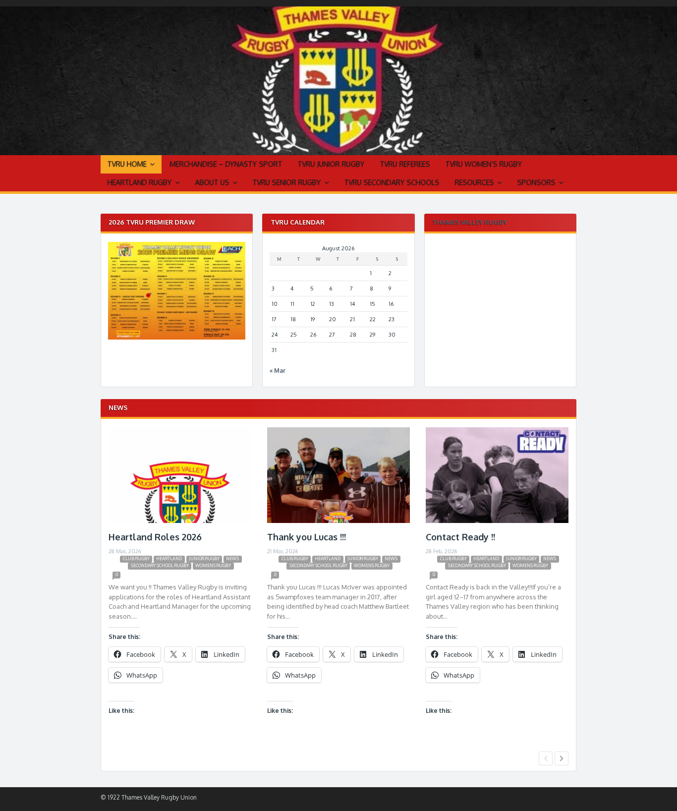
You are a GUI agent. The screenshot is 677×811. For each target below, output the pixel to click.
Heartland (169, 558)
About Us (212, 182)
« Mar (277, 370)
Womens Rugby (213, 565)
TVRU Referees (405, 164)
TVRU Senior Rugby (287, 182)
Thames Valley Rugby (470, 222)
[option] (180, 587)
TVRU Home (127, 164)
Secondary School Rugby (160, 565)
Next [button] (561, 758)
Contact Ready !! (460, 536)
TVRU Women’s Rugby (484, 164)
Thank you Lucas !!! (306, 536)
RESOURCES (474, 182)
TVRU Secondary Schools (392, 182)
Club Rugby (136, 558)
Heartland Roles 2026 (155, 536)
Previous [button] (546, 758)
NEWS (232, 558)
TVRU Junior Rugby (331, 164)
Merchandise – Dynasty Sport (226, 164)
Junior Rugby (204, 558)
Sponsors (536, 182)
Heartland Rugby (140, 182)
